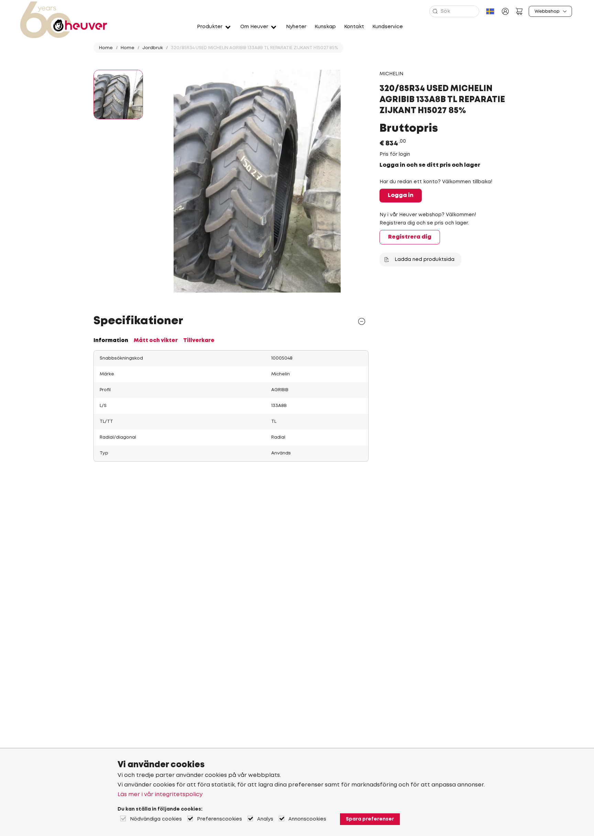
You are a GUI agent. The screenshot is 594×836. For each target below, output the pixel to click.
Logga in (401, 195)
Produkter (209, 27)
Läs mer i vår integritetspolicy (160, 794)
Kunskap (325, 27)
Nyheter (296, 27)
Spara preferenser (370, 819)
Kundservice (387, 27)
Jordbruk (152, 48)
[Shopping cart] (519, 11)
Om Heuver (254, 27)
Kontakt (354, 27)
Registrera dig (409, 237)
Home (106, 48)
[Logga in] (505, 11)
